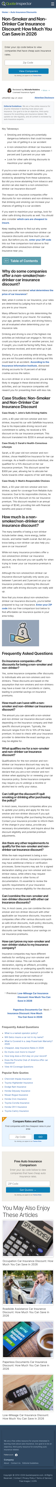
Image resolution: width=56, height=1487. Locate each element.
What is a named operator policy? (21, 1033)
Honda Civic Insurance (16, 1099)
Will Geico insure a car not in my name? (24, 1037)
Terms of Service (43, 1478)
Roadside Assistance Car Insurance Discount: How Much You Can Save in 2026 (26, 1312)
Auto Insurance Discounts (23, 12)
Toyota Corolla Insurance (17, 1103)
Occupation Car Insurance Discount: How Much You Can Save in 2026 (28, 1262)
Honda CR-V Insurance (16, 1107)
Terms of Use (37, 75)
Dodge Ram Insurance (15, 1086)
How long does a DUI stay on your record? (26, 1056)
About (6, 1463)
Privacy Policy (29, 1478)
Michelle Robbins (32, 89)
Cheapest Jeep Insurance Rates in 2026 (24, 1048)
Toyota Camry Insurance (17, 1111)
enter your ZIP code (40, 239)
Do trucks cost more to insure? (20, 1052)
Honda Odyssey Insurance (17, 1091)
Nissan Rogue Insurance (16, 1095)
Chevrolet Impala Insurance (18, 1079)
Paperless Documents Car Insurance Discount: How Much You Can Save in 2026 (24, 1013)
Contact (17, 1478)
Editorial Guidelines (12, 106)
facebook (16, 1455)
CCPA (34, 1481)
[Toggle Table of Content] (21, 261)
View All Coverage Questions (19, 1066)
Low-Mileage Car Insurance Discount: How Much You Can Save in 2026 (34, 997)
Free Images (24, 1481)
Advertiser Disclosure (44, 98)
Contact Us (15, 1463)
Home (5, 12)
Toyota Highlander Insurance (19, 1082)
